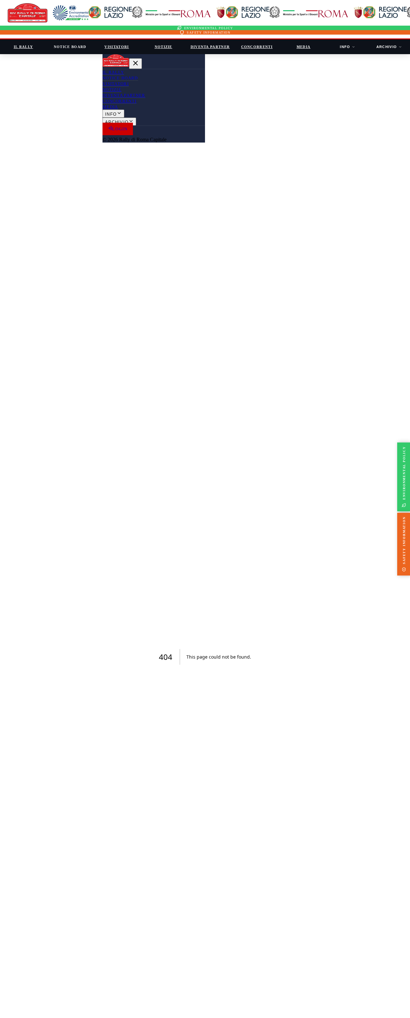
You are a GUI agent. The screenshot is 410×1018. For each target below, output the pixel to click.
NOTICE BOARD (70, 47)
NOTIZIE (163, 47)
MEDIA (304, 47)
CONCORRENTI (257, 47)
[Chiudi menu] (135, 63)
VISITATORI (116, 47)
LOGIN (120, 129)
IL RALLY (23, 47)
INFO (345, 47)
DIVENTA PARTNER (210, 47)
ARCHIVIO (386, 47)
